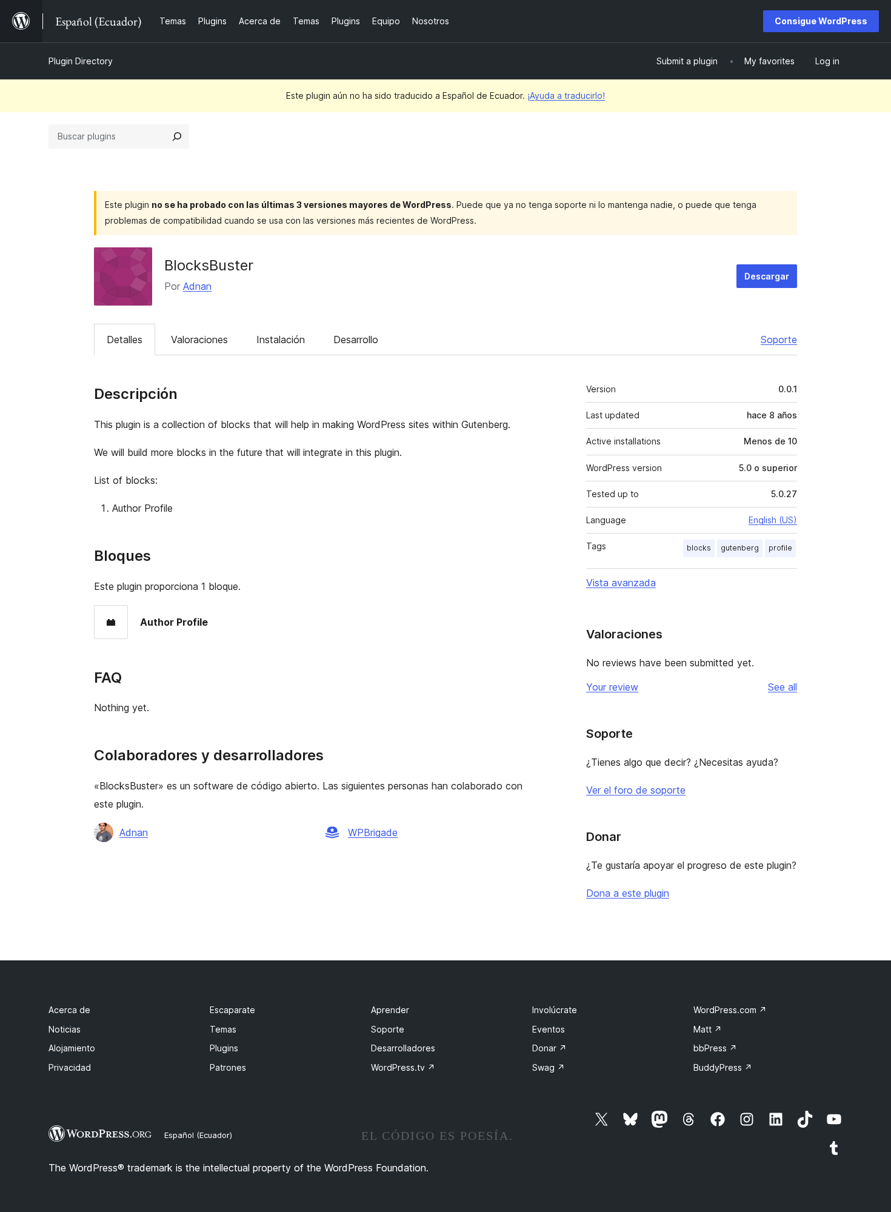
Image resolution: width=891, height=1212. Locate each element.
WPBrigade (373, 832)
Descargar (766, 276)
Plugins (224, 1048)
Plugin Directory (80, 61)
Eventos (548, 1029)
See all (782, 687)
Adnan (197, 286)
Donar (549, 1048)
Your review (612, 687)
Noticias (64, 1029)
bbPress (715, 1048)
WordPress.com (730, 1010)
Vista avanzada (621, 583)
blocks (699, 547)
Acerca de (69, 1010)
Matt (707, 1029)
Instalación (280, 339)
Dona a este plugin (627, 893)
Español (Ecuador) (198, 1135)
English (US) (773, 520)
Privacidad (69, 1067)
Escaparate (232, 1010)
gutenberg (740, 547)
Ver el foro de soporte (636, 790)
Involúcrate (554, 1010)
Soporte (779, 339)
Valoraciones (199, 339)
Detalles (124, 339)
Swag (548, 1067)
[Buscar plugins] (177, 136)
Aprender (390, 1010)
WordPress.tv (403, 1067)
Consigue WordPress (821, 21)
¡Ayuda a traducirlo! (566, 95)
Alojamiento (71, 1048)
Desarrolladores (403, 1048)
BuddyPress (722, 1067)
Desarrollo (355, 339)
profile (780, 547)
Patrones (228, 1067)
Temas (223, 1029)
